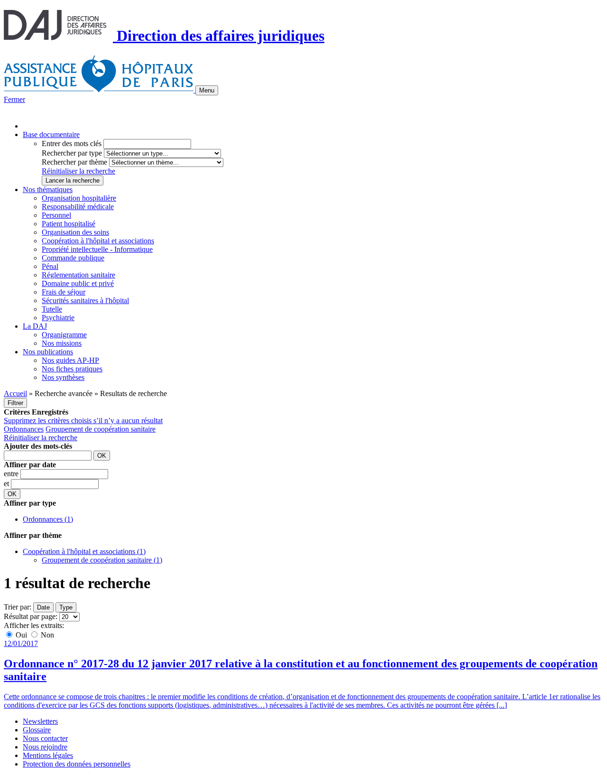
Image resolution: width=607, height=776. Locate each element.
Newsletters (40, 721)
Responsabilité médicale (78, 207)
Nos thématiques (48, 189)
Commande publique (73, 258)
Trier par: (17, 607)
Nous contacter (45, 738)
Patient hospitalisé (68, 224)
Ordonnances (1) (48, 519)
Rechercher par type (72, 153)
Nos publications (48, 352)
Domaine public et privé (78, 283)
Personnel (56, 215)
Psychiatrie (58, 318)
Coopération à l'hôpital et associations (98, 241)
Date (43, 607)
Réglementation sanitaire (78, 275)
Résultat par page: (30, 616)
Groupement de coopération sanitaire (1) (102, 560)
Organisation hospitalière (79, 198)
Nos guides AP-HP (70, 360)
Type (66, 607)
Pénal (50, 266)
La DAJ (35, 326)
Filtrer (15, 402)
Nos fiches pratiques (72, 369)
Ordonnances (24, 429)
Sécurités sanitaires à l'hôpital (85, 300)
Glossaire (37, 730)
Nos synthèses (63, 377)
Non (46, 635)
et (7, 484)
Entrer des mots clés (71, 143)
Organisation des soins (75, 232)
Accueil (15, 393)
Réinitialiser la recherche (78, 171)
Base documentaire (51, 134)
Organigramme (64, 335)
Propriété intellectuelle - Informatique (97, 249)
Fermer (14, 99)
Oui (21, 635)
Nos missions (62, 343)
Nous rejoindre (45, 747)
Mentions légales (48, 755)
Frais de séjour (63, 292)
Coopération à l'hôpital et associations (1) (84, 551)
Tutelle (52, 309)
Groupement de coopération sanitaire (101, 429)
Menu (206, 90)
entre (12, 474)
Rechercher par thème (74, 162)
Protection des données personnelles (76, 764)
